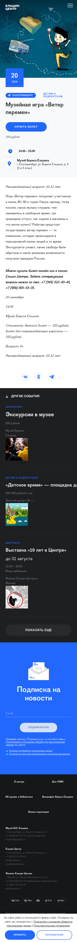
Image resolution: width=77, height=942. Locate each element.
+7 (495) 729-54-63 (16, 885)
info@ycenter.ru (13, 860)
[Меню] (70, 5)
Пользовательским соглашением (52, 926)
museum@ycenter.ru (15, 839)
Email (9, 713)
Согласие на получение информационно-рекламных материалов (39, 754)
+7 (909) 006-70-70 (16, 836)
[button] (25, 377)
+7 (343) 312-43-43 (16, 856)
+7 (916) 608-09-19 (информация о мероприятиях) (31, 881)
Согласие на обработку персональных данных (30, 751)
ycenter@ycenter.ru (15, 864)
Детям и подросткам (53, 95)
